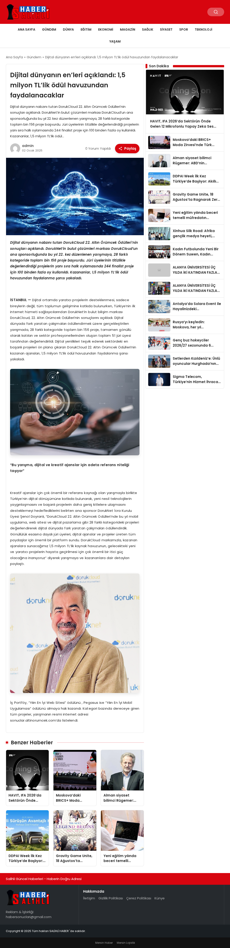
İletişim (89, 898)
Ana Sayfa (26, 29)
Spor (183, 29)
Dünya (68, 29)
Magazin (127, 29)
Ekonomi (105, 29)
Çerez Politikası (138, 898)
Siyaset (166, 29)
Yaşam (115, 41)
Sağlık (147, 29)
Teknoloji (203, 29)
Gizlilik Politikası (110, 898)
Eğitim (86, 29)
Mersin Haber (104, 943)
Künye (160, 898)
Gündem (49, 29)
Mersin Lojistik (126, 943)
